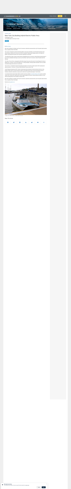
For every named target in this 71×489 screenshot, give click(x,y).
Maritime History (25, 28)
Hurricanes (8, 28)
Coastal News (21, 26)
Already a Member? (53, 16)
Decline (39, 487)
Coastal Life (14, 26)
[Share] (44, 122)
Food (53, 26)
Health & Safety (59, 26)
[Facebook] (8, 122)
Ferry (7, 40)
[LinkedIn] (26, 122)
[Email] (38, 122)
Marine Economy (16, 28)
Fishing (48, 26)
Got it (44, 487)
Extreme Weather (42, 26)
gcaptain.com (12, 82)
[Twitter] (14, 122)
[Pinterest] (20, 122)
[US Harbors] (12, 16)
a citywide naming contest (35, 73)
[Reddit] (32, 122)
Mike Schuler (8, 46)
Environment (34, 26)
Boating (8, 26)
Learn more (27, 485)
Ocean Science (43, 28)
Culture (27, 26)
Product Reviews (51, 28)
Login (60, 16)
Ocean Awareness (35, 28)
